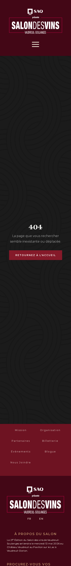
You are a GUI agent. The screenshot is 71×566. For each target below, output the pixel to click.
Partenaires (21, 440)
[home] (35, 20)
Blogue (50, 451)
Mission (21, 430)
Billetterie (50, 440)
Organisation (50, 430)
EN (41, 518)
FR (29, 518)
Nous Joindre (20, 462)
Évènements (21, 451)
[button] (35, 44)
